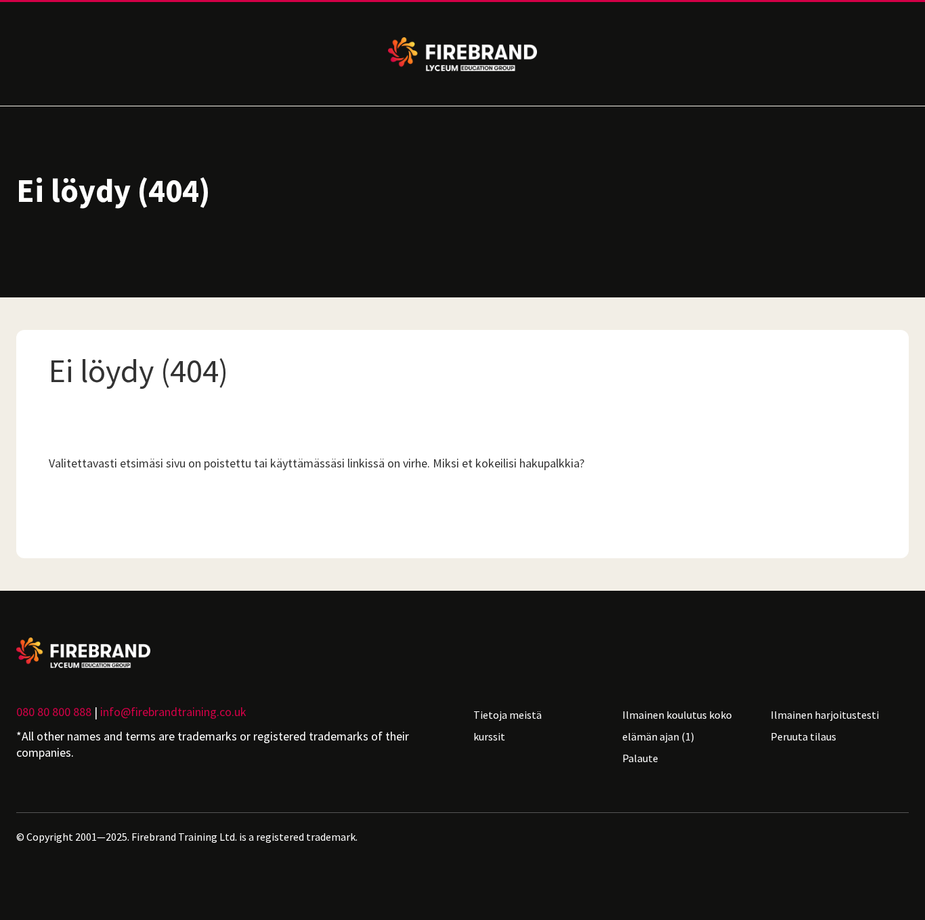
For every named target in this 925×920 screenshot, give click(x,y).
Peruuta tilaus (803, 736)
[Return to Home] (234, 652)
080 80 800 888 (53, 711)
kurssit (489, 736)
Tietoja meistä (507, 715)
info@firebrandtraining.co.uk (173, 711)
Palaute (640, 758)
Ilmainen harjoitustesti (825, 715)
